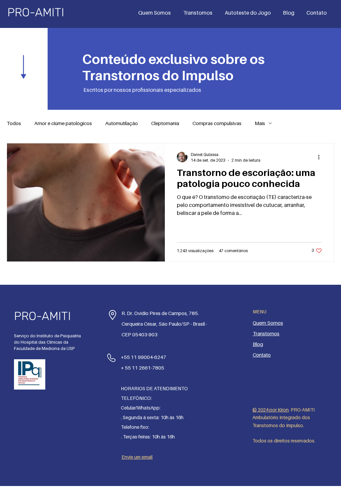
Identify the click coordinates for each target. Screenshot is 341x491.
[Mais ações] (321, 157)
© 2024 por (265, 409)
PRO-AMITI (35, 12)
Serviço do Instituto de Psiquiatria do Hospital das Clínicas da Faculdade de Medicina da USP (47, 342)
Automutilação (121, 123)
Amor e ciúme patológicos (63, 123)
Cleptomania (165, 123)
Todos (14, 123)
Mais (260, 123)
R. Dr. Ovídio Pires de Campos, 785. (160, 313)
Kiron (283, 409)
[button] (199, 12)
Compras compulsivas (216, 123)
